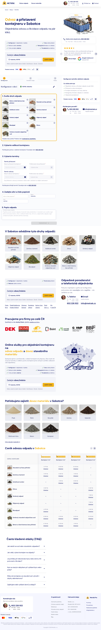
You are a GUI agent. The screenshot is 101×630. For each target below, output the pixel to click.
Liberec (37, 307)
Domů (6, 10)
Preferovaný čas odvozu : (36, 174)
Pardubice (31, 305)
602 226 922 (74, 1)
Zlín (51, 305)
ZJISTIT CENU (48, 59)
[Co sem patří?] (27, 100)
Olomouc (24, 305)
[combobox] (25, 60)
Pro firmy (88, 602)
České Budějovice (15, 305)
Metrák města (54, 614)
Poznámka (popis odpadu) (9, 210)
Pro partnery (89, 605)
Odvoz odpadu (23, 3)
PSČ (4, 199)
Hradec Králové (14, 307)
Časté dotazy (54, 612)
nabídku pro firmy (35, 322)
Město (32, 194)
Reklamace (54, 607)
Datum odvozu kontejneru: (11, 174)
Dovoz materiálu (36, 3)
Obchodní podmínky (56, 601)
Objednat (45, 469)
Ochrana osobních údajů (57, 604)
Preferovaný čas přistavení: (38, 164)
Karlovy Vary (39, 305)
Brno (6, 307)
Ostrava (23, 307)
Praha (6, 305)
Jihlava (30, 307)
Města (11, 10)
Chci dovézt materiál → (12, 442)
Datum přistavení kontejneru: (12, 164)
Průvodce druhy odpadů (57, 609)
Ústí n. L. (46, 307)
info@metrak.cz (91, 109)
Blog (52, 617)
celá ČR (53, 307)
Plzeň (45, 305)
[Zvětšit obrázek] (7, 104)
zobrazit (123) (85, 59)
